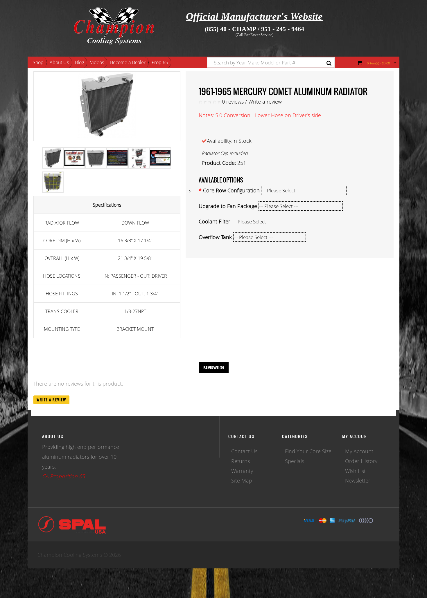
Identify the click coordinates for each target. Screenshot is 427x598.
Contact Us (244, 451)
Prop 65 (160, 62)
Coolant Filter (214, 221)
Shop (38, 62)
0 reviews (233, 101)
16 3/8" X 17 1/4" (135, 240)
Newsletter (357, 480)
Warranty (242, 470)
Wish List (355, 470)
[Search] (329, 63)
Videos (97, 62)
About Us (59, 62)
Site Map (241, 480)
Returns (240, 461)
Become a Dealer (128, 62)
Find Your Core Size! (309, 451)
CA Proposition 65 (63, 476)
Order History (361, 461)
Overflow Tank (215, 237)
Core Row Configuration (231, 190)
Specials (294, 461)
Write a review (265, 101)
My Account (359, 451)
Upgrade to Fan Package (228, 206)
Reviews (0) (213, 367)
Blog (79, 62)
